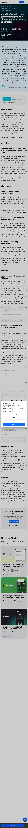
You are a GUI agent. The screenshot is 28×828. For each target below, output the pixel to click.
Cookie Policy (9, 414)
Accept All (14, 424)
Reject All (14, 417)
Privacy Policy (16, 414)
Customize (14, 420)
